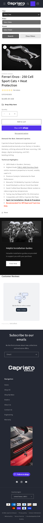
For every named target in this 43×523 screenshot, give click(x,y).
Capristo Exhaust (12, 513)
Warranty (7, 420)
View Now (13, 263)
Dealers (7, 400)
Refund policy (9, 516)
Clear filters (30, 36)
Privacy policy (23, 513)
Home (6, 385)
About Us (7, 405)
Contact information (35, 513)
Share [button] (6, 212)
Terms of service (19, 516)
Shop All (7, 390)
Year (4, 11)
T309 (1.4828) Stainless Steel (27, 167)
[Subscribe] (36, 354)
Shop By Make (9, 395)
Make (4, 18)
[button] (4, 3)
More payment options (21, 133)
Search (10, 36)
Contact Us (8, 410)
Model (4, 26)
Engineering (8, 415)
